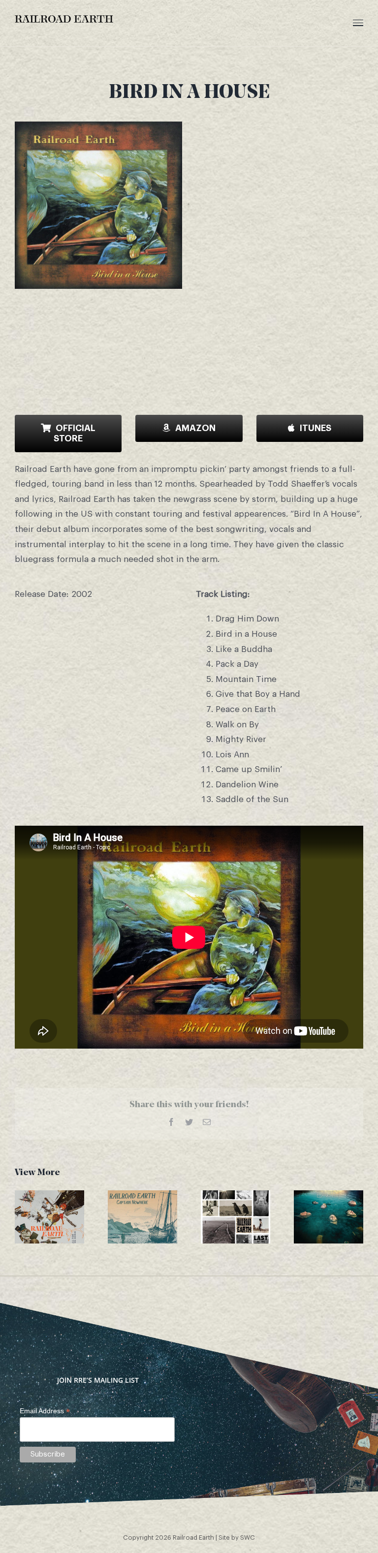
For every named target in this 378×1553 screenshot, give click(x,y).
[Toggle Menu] (358, 23)
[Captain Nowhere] (142, 1216)
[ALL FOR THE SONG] (49, 1216)
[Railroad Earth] (328, 1216)
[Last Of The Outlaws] (235, 1216)
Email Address (45, 1411)
